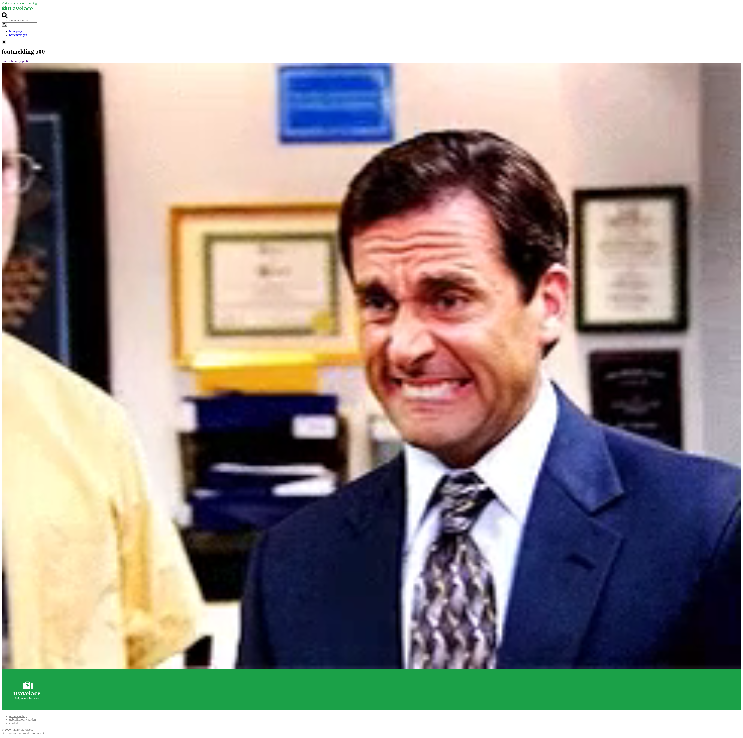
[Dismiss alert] (4, 42)
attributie (14, 723)
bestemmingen (18, 35)
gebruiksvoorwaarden (22, 719)
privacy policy (18, 716)
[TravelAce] (28, 708)
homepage (15, 31)
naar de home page (13, 61)
